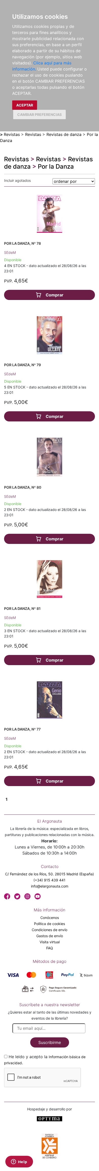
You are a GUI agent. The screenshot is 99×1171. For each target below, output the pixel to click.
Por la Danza (56, 166)
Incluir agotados (17, 180)
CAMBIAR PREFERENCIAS (39, 114)
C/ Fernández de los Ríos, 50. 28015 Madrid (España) (49, 874)
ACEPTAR (24, 105)
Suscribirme (49, 1042)
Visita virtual (50, 942)
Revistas (12, 134)
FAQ (49, 948)
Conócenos (49, 917)
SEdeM (10, 252)
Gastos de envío (49, 936)
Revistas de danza (63, 134)
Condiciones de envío (49, 930)
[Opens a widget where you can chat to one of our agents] (19, 1162)
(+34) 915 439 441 (49, 880)
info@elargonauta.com (49, 886)
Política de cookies (49, 923)
